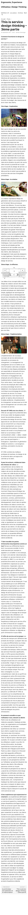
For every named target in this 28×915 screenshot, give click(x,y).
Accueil (3, 19)
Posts (8, 19)
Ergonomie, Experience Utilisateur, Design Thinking (13, 4)
